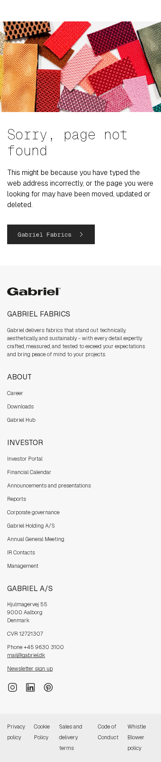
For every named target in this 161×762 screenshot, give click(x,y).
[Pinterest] (48, 687)
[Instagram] (12, 687)
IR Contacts (21, 552)
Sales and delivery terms (70, 737)
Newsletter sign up (30, 668)
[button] (51, 234)
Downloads (20, 406)
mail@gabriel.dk (26, 655)
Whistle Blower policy (136, 737)
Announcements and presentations (49, 485)
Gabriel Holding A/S (31, 525)
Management (22, 566)
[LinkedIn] (30, 687)
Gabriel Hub (21, 420)
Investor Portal (24, 458)
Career (15, 393)
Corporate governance (33, 512)
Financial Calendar (29, 472)
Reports (16, 499)
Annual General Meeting (35, 539)
